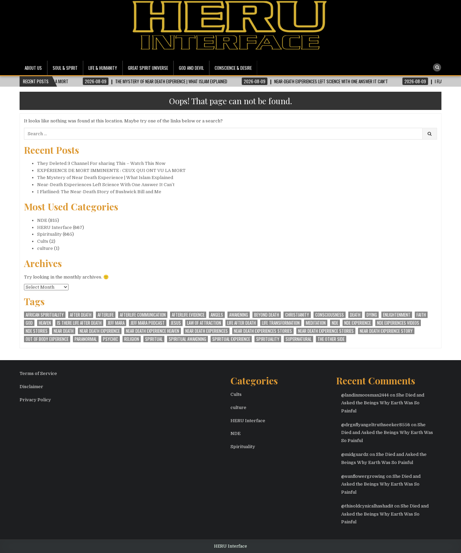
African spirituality (45, 315)
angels (217, 315)
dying (372, 315)
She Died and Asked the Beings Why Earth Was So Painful (382, 402)
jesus (176, 323)
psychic (110, 339)
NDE (42, 220)
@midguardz (355, 454)
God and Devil (191, 67)
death (355, 315)
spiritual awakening (187, 339)
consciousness (329, 315)
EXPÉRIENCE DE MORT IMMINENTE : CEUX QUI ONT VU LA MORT (111, 170)
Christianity (297, 315)
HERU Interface (54, 227)
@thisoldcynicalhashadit (367, 505)
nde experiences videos (398, 323)
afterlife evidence (188, 315)
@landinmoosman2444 (365, 395)
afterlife (106, 315)
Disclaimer (31, 386)
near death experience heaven (152, 331)
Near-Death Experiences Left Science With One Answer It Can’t (105, 184)
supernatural (298, 339)
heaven (45, 323)
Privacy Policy (35, 399)
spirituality (267, 339)
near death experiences (206, 331)
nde (335, 323)
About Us (33, 67)
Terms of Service (38, 373)
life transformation (281, 323)
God (29, 323)
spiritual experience (231, 339)
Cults (42, 241)
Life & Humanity (102, 67)
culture (45, 248)
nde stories (37, 331)
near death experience (100, 331)
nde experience (357, 323)
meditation (316, 323)
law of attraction (204, 323)
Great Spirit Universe (148, 67)
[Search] (437, 67)
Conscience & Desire (233, 67)
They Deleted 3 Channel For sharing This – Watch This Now (101, 163)
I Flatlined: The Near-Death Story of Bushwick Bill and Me (99, 191)
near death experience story (386, 331)
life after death (241, 323)
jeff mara (116, 323)
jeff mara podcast (148, 323)
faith (421, 315)
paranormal (86, 339)
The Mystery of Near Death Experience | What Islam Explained (105, 177)
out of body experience (47, 339)
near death (64, 331)
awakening (238, 315)
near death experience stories (326, 331)
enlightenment (396, 315)
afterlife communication (143, 315)
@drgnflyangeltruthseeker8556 (375, 424)
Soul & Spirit (65, 67)
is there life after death (79, 323)
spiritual (154, 339)
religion (131, 339)
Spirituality (49, 234)
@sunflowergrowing (363, 476)
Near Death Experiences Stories (263, 331)
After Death (80, 315)
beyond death (266, 315)
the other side (331, 339)
